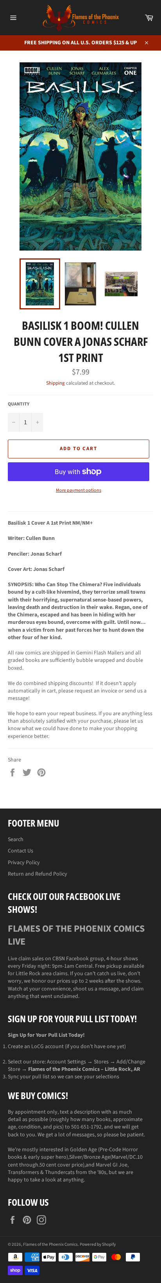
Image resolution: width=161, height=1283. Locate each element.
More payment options (78, 490)
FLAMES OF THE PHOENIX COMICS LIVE (76, 935)
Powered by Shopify (98, 1244)
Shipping (55, 383)
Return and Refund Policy (37, 874)
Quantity (18, 404)
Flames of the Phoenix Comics (50, 1244)
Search (15, 839)
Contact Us (20, 851)
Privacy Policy (24, 863)
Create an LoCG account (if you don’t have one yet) (67, 1046)
